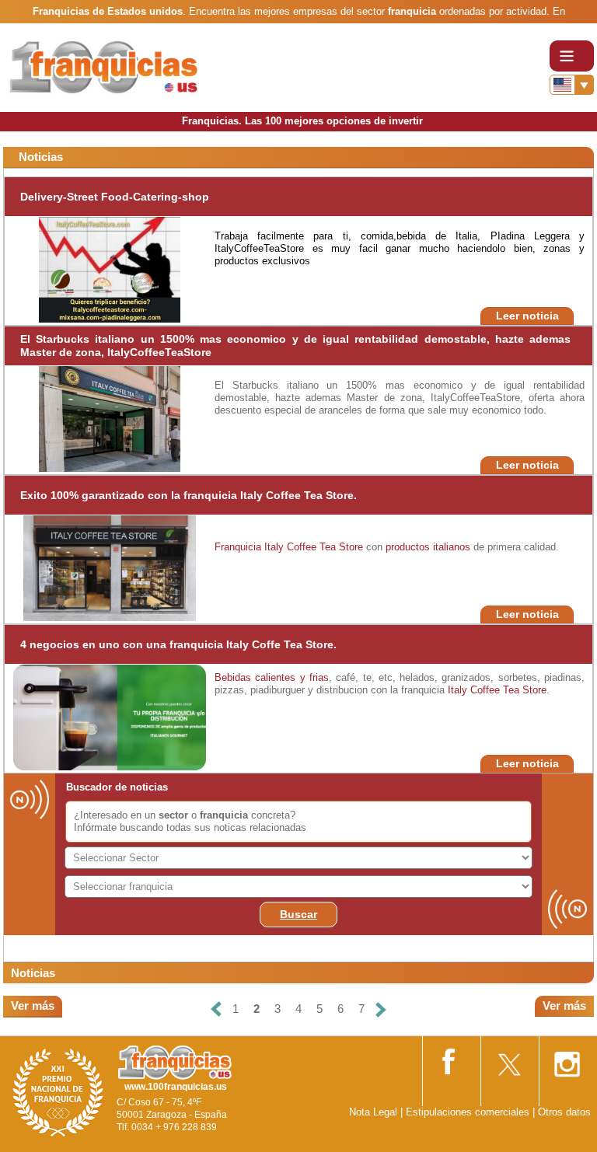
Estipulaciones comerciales (469, 1112)
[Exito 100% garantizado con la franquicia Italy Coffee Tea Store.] (109, 567)
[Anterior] (216, 1009)
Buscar (298, 914)
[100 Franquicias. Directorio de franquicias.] (105, 67)
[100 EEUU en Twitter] (508, 1059)
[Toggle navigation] (572, 56)
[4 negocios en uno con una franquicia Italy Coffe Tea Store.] (116, 716)
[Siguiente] (381, 1009)
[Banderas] (572, 85)
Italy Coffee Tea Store (497, 690)
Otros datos (564, 1112)
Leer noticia (527, 315)
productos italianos (428, 547)
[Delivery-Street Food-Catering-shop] (109, 268)
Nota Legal (373, 1112)
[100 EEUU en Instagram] (566, 1059)
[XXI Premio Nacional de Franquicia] (58, 1092)
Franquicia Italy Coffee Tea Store (289, 547)
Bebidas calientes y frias (272, 677)
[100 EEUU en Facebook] (450, 1059)
